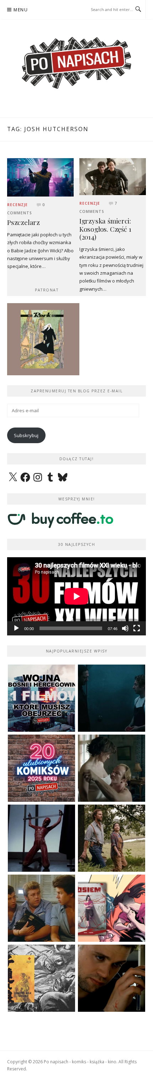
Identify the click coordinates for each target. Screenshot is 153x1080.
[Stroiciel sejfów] (111, 978)
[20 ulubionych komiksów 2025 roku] (41, 768)
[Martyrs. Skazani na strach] (41, 838)
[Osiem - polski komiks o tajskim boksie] (111, 908)
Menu (21, 10)
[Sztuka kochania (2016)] (111, 768)
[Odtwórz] (16, 628)
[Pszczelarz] (40, 176)
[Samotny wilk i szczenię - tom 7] (41, 978)
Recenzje (17, 204)
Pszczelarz (23, 222)
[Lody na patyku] (41, 908)
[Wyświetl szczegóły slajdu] (43, 339)
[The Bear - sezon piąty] (111, 698)
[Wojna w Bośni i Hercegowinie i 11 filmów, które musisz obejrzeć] (41, 698)
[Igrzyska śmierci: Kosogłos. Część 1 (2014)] (112, 176)
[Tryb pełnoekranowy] (136, 628)
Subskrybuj (26, 435)
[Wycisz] (125, 628)
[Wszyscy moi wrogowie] (111, 838)
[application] (76, 596)
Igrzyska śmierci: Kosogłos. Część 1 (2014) (105, 228)
